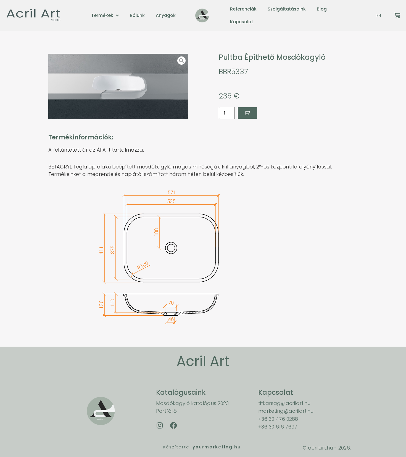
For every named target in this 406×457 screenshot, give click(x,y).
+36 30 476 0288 (278, 419)
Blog (322, 9)
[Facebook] (173, 425)
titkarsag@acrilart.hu (284, 403)
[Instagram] (160, 425)
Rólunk (137, 15)
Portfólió (166, 410)
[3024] (247, 113)
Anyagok (166, 15)
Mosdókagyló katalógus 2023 (192, 403)
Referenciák (243, 9)
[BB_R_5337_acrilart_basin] (118, 86)
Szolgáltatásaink (287, 9)
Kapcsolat (241, 22)
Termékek (102, 15)
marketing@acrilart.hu (285, 410)
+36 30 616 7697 (277, 426)
